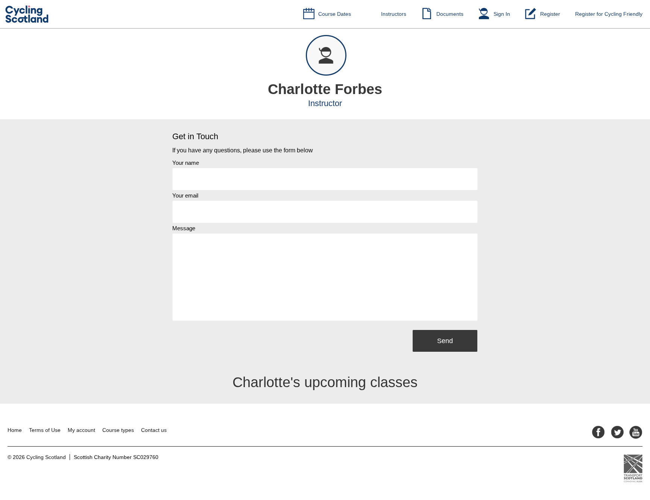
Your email (185, 195)
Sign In (502, 14)
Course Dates (334, 14)
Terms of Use (45, 430)
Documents (449, 14)
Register (550, 14)
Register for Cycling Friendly (608, 14)
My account (81, 430)
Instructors (393, 14)
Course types (118, 430)
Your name (185, 163)
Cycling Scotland (46, 457)
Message (183, 228)
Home (15, 430)
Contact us (154, 430)
